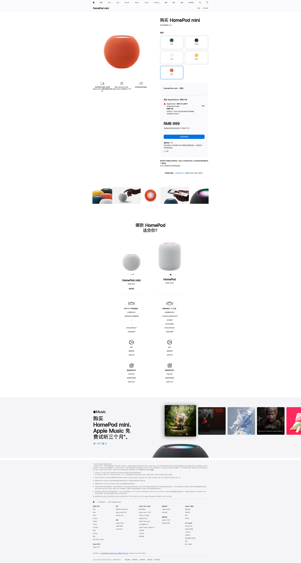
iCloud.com (119, 515)
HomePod (101, 502)
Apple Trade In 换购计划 (146, 527)
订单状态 (141, 533)
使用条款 (135, 559)
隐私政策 (127, 559)
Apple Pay (96, 547)
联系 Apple (188, 544)
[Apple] (94, 502)
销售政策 (142, 559)
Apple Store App (144, 521)
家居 (94, 530)
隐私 (186, 515)
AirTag (95, 533)
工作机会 (187, 532)
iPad (94, 515)
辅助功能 (187, 509)
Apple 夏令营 (143, 518)
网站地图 (157, 559)
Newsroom (188, 526)
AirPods (95, 527)
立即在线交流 (180, 173)
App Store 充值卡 (98, 539)
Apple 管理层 (189, 529)
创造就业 (187, 535)
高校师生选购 (166, 523)
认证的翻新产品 (143, 524)
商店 (94, 509)
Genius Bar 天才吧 (145, 512)
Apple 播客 (119, 526)
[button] (200, 2)
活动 (186, 541)
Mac (94, 512)
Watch (95, 521)
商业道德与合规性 (190, 538)
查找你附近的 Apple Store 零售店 (111, 553)
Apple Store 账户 (121, 512)
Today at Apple (144, 515)
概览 (199, 8)
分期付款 (141, 530)
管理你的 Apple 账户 (122, 509)
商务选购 (164, 512)
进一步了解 (100, 443)
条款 (152, 469)
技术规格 (205, 8)
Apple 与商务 (166, 509)
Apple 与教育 (166, 520)
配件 (94, 536)
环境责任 (187, 512)
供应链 (187, 518)
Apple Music (120, 523)
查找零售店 (142, 509)
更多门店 (125, 553)
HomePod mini (101, 8)
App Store (119, 529)
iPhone (95, 518)
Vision (95, 524)
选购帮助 (141, 536)
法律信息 (149, 559)
